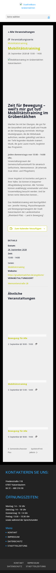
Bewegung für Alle (17, 338)
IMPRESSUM (13, 536)
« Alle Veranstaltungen (21, 31)
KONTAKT (12, 532)
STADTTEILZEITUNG (17, 545)
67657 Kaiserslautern (15, 484)
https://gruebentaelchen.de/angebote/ (26, 275)
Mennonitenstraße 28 (18, 283)
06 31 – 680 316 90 (14, 488)
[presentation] (27, 320)
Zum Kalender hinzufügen (28, 228)
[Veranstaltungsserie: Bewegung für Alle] (36, 344)
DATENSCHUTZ (15, 541)
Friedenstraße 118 (14, 481)
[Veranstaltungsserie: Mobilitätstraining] (36, 390)
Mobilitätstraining (16, 267)
